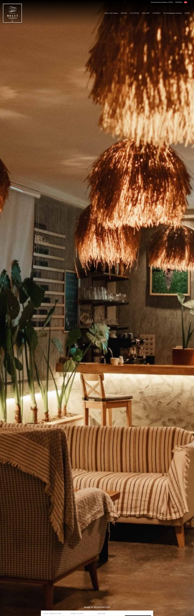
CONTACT (156, 13)
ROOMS (124, 13)
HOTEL (187, 13)
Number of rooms (77, 613)
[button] (11, 308)
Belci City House (111, 13)
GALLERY (146, 13)
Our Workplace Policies (172, 13)
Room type (102, 613)
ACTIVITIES (134, 13)
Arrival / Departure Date (52, 613)
